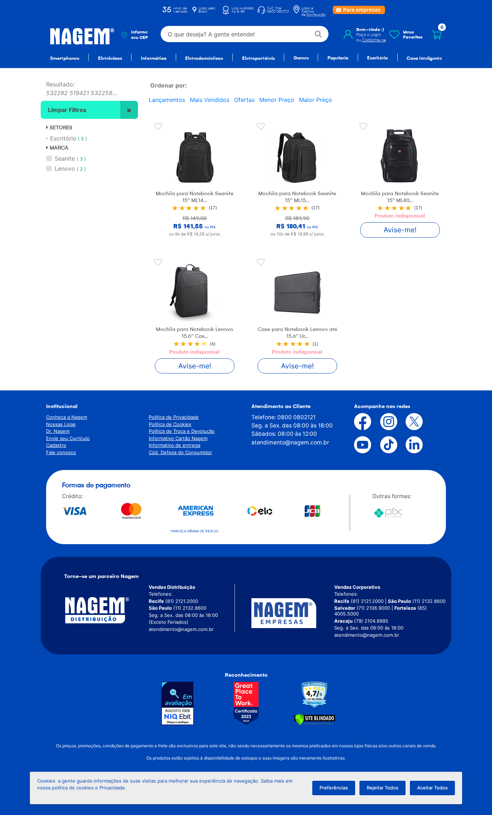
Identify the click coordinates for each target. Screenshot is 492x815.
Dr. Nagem (58, 431)
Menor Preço (276, 99)
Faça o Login (368, 34)
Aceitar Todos (432, 788)
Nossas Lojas (61, 424)
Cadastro (56, 445)
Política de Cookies (170, 424)
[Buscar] (318, 34)
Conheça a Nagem (66, 417)
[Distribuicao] (105, 610)
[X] (409, 421)
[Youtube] (357, 444)
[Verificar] (314, 719)
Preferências (333, 788)
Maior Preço (315, 99)
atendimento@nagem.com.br (290, 442)
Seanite (65, 158)
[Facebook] (357, 421)
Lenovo (65, 168)
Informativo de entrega (174, 445)
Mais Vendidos (209, 99)
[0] (436, 35)
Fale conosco (61, 452)
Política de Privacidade (174, 417)
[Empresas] (292, 613)
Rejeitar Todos (382, 788)
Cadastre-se (374, 39)
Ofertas (244, 99)
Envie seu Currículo (68, 438)
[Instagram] (383, 421)
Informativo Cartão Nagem (178, 438)
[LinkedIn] (409, 444)
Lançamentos (167, 99)
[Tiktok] (383, 444)
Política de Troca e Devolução (182, 431)
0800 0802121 (296, 417)
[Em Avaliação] (177, 703)
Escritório (68, 138)
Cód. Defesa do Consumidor (180, 452)
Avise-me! (400, 229)
